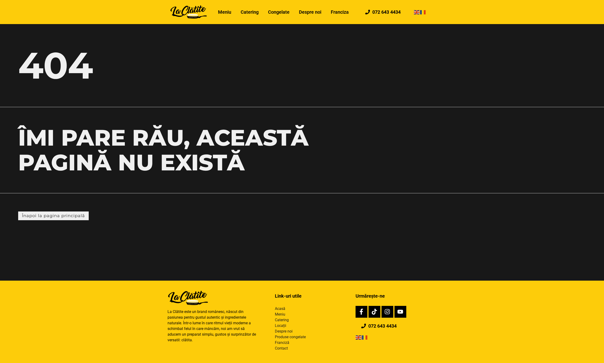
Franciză (282, 342)
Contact (281, 348)
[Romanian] (423, 12)
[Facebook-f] (361, 312)
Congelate (278, 12)
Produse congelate (290, 337)
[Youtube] (400, 312)
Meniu (224, 12)
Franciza (340, 12)
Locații (280, 325)
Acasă (280, 308)
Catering (250, 12)
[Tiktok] (374, 312)
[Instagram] (387, 312)
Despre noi (310, 12)
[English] (417, 12)
